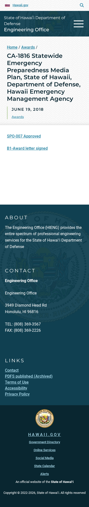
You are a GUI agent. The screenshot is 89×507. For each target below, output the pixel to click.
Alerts (44, 474)
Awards (28, 47)
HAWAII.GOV (44, 434)
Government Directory (44, 442)
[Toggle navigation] (78, 23)
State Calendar (44, 466)
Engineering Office (26, 30)
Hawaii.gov (20, 5)
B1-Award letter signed (27, 148)
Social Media (45, 458)
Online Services (45, 450)
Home (12, 47)
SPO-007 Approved (24, 136)
